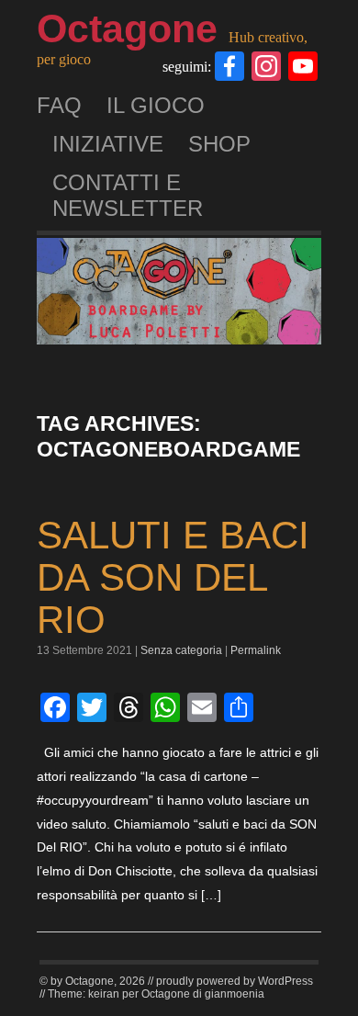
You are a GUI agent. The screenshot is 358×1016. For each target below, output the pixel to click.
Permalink (255, 650)
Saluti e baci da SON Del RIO (173, 577)
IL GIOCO (155, 105)
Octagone (127, 28)
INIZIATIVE (107, 143)
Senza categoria (181, 650)
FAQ (59, 105)
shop (219, 143)
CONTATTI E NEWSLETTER (127, 195)
